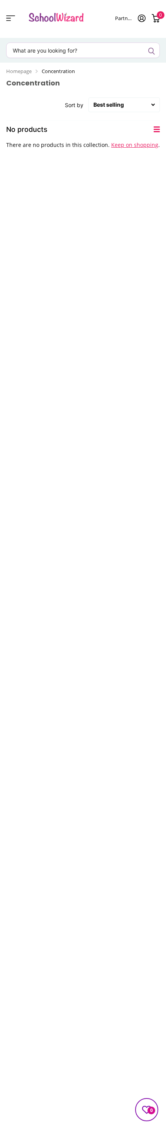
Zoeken (151, 51)
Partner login (123, 18)
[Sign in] (142, 18)
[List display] (157, 129)
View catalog (10, 18)
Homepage (19, 71)
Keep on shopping (134, 144)
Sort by (74, 105)
